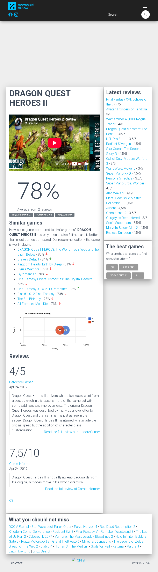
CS (11, 501)
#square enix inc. (21, 215)
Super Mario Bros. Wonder (125, 183)
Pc (112, 267)
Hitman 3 (62, 546)
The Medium (79, 546)
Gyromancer (26, 274)
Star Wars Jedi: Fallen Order (51, 527)
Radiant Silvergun (118, 144)
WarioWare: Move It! (120, 168)
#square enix (65, 215)
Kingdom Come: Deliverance (30, 532)
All (138, 275)
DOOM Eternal (19, 527)
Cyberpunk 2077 (41, 536)
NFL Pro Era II (116, 139)
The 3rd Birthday (29, 299)
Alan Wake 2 (115, 193)
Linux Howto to (19, 551)
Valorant (133, 546)
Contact (16, 563)
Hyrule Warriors (28, 269)
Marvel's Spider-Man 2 (122, 228)
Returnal (119, 546)
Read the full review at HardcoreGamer (72, 432)
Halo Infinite (125, 536)
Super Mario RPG (118, 173)
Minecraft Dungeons (97, 541)
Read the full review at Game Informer (72, 489)
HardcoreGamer (21, 382)
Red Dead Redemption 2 (118, 527)
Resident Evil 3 (63, 532)
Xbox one (128, 267)
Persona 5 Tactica (119, 178)
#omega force (44, 215)
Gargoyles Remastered (123, 218)
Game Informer (20, 464)
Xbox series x (118, 275)
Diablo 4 (47, 546)
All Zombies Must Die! (32, 304)
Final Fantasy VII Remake (95, 532)
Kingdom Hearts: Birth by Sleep (39, 264)
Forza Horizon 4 (86, 527)
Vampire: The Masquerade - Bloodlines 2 (84, 536)
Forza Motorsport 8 (35, 541)
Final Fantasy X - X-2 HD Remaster (42, 289)
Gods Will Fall (101, 546)
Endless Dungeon (118, 233)
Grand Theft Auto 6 (66, 541)
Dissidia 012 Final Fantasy (36, 294)
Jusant (111, 208)
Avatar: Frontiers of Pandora (126, 109)
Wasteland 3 (124, 532)
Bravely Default (28, 259)
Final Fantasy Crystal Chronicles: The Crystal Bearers (55, 279)
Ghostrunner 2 (116, 213)
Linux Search (42, 551)
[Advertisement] (79, 53)
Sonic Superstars (118, 223)
